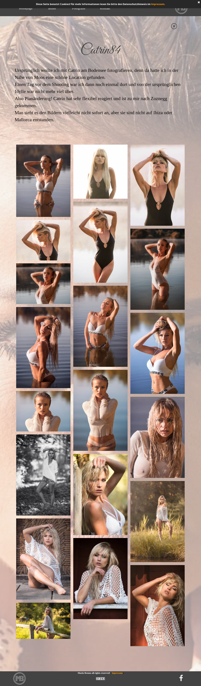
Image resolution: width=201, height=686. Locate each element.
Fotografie (78, 8)
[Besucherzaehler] (100, 678)
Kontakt (105, 8)
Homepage (25, 8)
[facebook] (181, 678)
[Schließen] (198, 2)
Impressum (157, 4)
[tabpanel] (100, 50)
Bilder (52, 8)
